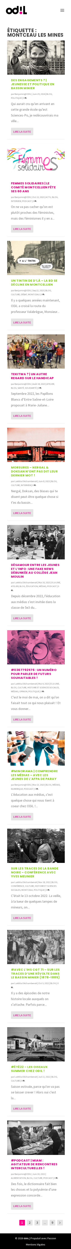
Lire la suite (22, 131)
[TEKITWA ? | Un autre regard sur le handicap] (36, 351)
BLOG (49, 94)
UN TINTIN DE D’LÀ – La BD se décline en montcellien (34, 282)
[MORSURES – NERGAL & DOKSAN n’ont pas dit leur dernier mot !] (36, 445)
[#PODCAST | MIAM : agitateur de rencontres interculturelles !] (36, 1137)
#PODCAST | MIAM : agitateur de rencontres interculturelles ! (34, 1164)
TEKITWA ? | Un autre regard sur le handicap (32, 376)
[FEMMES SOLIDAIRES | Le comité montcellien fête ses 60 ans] (36, 161)
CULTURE (15, 294)
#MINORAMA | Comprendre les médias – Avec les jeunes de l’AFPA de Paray (34, 775)
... (45, 1222)
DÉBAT (24, 294)
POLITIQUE (16, 98)
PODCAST (27, 201)
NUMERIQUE (17, 788)
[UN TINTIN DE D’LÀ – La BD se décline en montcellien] (36, 258)
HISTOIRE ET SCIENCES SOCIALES (43, 687)
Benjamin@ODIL (23, 94)
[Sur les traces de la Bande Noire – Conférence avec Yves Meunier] (36, 846)
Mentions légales (35, 1244)
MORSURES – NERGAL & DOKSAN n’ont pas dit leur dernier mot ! (34, 471)
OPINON (23, 691)
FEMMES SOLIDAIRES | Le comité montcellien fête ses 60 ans (33, 187)
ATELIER (50, 384)
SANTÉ (21, 387)
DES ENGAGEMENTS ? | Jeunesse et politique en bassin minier (32, 84)
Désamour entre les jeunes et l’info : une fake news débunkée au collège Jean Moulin (35, 571)
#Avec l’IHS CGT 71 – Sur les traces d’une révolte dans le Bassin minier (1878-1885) (35, 974)
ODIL (26, 1238)
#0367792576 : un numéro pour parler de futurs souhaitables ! (34, 674)
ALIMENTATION (18, 1178)
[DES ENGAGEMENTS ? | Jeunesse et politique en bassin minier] (36, 57)
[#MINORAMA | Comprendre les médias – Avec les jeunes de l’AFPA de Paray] (36, 748)
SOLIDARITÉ (31, 387)
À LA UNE (55, 582)
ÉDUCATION (32, 586)
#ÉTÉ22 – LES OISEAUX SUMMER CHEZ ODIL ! (29, 1069)
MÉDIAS (42, 586)
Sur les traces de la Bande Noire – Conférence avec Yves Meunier (35, 872)
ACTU (48, 197)
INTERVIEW (16, 201)
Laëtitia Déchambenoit (26, 481)
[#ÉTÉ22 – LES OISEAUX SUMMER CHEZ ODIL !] (36, 1044)
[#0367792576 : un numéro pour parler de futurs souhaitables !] (36, 647)
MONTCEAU (34, 294)
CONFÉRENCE (17, 886)
